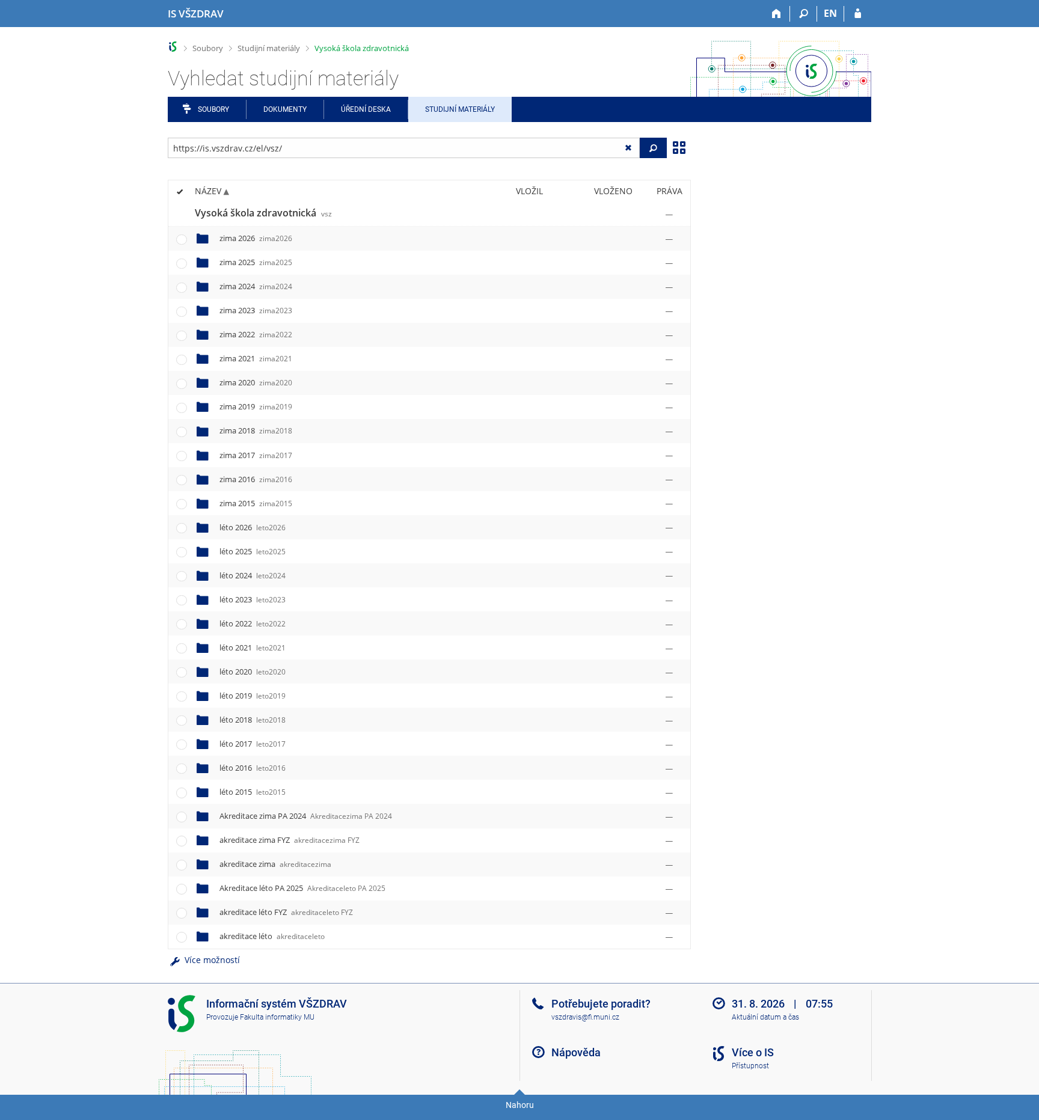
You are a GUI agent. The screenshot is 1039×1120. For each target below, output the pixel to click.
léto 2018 (252, 719)
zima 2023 (255, 310)
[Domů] (776, 14)
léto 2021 (252, 647)
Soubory (207, 48)
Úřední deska (366, 109)
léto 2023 (252, 599)
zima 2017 (255, 455)
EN (830, 13)
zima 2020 (255, 382)
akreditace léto (272, 936)
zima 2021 (255, 358)
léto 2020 (252, 671)
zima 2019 (255, 406)
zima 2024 (255, 286)
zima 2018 (255, 430)
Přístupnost (750, 1066)
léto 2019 (252, 695)
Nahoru (520, 1105)
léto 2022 (252, 623)
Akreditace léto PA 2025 (302, 888)
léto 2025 (252, 551)
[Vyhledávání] (803, 14)
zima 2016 (255, 479)
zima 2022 (255, 334)
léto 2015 (252, 791)
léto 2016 (252, 767)
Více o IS (753, 1052)
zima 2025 (255, 262)
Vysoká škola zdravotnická (361, 48)
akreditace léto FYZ (286, 912)
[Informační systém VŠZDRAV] (173, 46)
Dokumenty (285, 109)
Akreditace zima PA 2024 (305, 815)
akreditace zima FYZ (289, 839)
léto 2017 (252, 743)
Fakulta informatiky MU (277, 1017)
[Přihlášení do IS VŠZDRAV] (857, 14)
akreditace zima (275, 863)
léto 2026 (252, 527)
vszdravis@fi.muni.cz (585, 1017)
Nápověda (576, 1052)
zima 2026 (255, 238)
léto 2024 (252, 575)
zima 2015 (255, 503)
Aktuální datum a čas (765, 1017)
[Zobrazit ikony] (679, 147)
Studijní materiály (269, 48)
